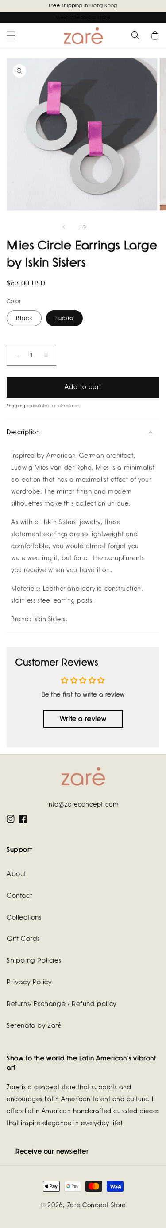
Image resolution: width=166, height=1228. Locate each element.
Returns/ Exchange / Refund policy (62, 1003)
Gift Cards (23, 938)
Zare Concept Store (96, 1205)
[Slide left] (63, 227)
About (16, 873)
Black (24, 318)
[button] (11, 35)
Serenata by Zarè (34, 1025)
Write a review (83, 718)
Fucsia (64, 318)
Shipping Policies (34, 960)
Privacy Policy (29, 982)
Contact (19, 895)
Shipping (16, 406)
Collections (24, 917)
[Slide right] (102, 227)
